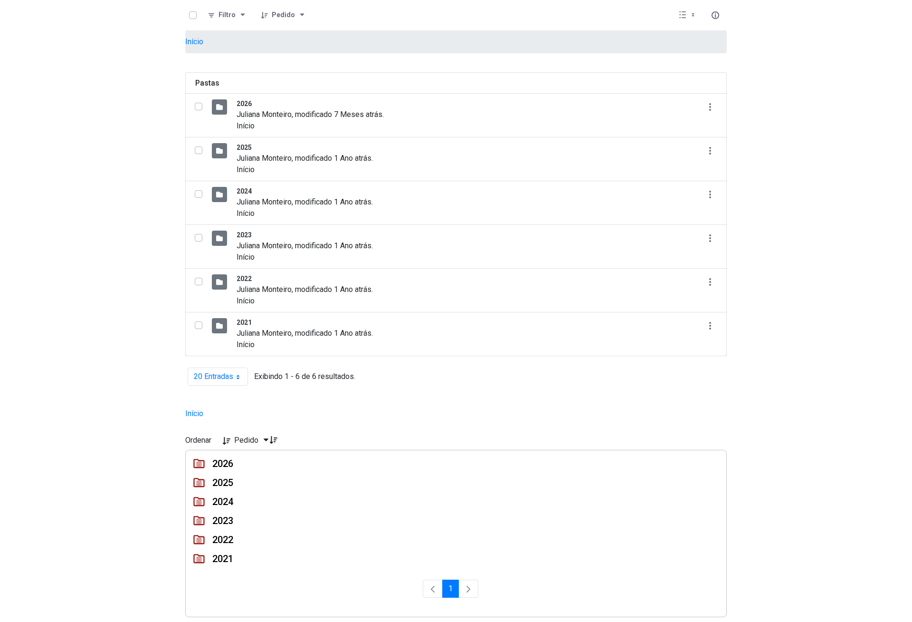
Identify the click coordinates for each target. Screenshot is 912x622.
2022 (244, 278)
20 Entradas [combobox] (221, 379)
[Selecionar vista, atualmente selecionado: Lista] (687, 15)
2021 (244, 322)
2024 (244, 191)
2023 (244, 235)
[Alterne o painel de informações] (715, 15)
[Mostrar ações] (710, 106)
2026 (244, 103)
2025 (244, 147)
